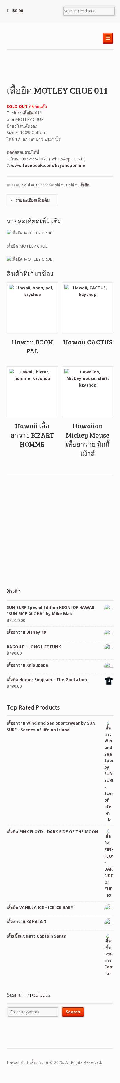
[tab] (32, 200)
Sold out (29, 185)
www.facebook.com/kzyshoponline (48, 165)
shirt (59, 185)
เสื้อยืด (84, 185)
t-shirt (72, 185)
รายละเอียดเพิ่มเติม (32, 200)
